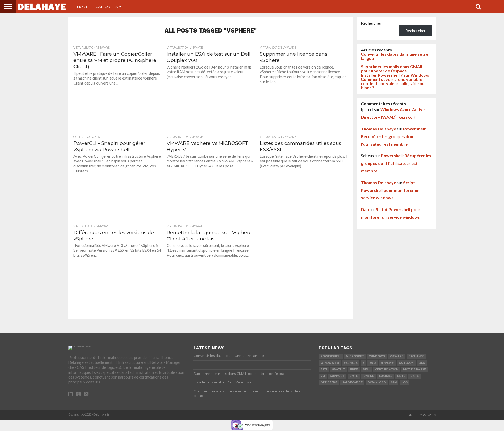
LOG (405, 382)
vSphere (351, 363)
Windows (377, 356)
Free (354, 369)
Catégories (107, 6)
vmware (396, 356)
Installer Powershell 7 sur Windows (395, 74)
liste (401, 376)
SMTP (354, 376)
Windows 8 (330, 363)
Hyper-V (387, 363)
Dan (365, 209)
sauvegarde (352, 382)
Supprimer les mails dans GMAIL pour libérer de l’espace (392, 68)
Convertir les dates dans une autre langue (394, 56)
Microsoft (355, 356)
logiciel (385, 376)
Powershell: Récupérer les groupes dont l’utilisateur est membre (393, 136)
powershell (331, 356)
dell (366, 369)
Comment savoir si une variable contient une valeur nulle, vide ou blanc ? (392, 83)
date (414, 376)
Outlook (406, 363)
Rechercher (371, 22)
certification (386, 369)
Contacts (428, 415)
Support (337, 376)
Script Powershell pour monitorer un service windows (390, 190)
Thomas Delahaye (378, 128)
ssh (394, 382)
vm (323, 376)
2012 (372, 363)
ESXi (324, 369)
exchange (416, 356)
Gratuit (338, 369)
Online (368, 376)
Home (82, 6)
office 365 (329, 382)
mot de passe (414, 369)
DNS (422, 363)
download (377, 382)
